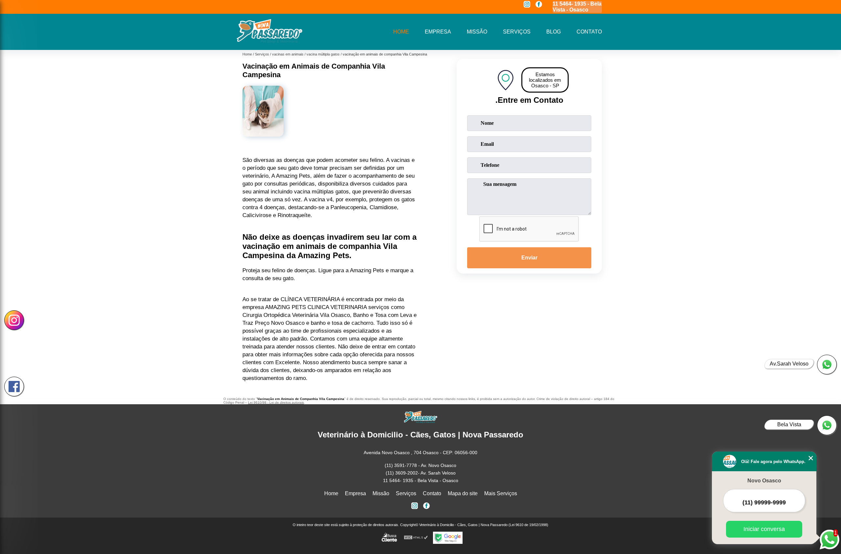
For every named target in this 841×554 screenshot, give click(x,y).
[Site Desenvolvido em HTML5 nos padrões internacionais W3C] (416, 537)
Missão (477, 31)
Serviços (517, 31)
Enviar (529, 257)
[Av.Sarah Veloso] (827, 364)
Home (401, 31)
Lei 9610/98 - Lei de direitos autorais (276, 402)
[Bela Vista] (827, 425)
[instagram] (527, 5)
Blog (553, 31)
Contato (589, 31)
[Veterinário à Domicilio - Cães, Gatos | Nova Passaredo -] (269, 41)
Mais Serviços (500, 493)
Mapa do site (463, 493)
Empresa (438, 31)
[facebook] (538, 5)
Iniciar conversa (764, 529)
